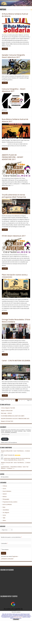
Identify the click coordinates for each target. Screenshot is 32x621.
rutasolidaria (6, 509)
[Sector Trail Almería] (16, 3)
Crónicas (5, 486)
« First (2, 400)
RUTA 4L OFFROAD (7, 504)
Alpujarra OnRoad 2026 (6, 410)
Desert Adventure (7, 491)
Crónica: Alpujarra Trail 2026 (8, 408)
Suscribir (5, 439)
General (4, 494)
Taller (4, 517)
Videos (4, 520)
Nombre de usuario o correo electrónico (11, 537)
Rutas (4, 507)
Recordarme (5, 549)
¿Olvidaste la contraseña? (7, 558)
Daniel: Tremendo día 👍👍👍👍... (12, 455)
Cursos (4, 488)
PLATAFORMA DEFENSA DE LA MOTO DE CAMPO (12, 416)
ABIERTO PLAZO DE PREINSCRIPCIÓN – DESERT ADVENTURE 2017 (12, 157)
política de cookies (17, 617)
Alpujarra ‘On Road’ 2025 (7, 421)
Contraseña (4, 543)
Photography (6, 499)
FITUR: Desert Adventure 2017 (14, 236)
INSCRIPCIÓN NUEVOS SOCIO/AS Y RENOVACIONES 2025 (15, 418)
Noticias (5, 496)
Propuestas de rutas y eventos (10, 502)
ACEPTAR (16, 619)
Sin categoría (6, 512)
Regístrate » (15, 556)
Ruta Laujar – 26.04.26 (6, 413)
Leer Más (5, 48)
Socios (4, 515)
